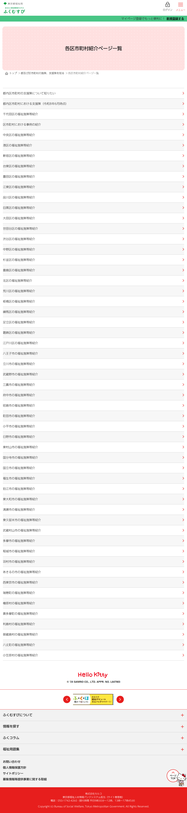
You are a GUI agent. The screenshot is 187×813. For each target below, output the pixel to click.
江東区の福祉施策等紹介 (19, 186)
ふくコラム (95, 738)
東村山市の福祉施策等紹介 (20, 447)
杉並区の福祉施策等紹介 (19, 259)
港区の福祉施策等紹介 (17, 145)
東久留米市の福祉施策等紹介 (22, 520)
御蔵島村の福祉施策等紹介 (20, 634)
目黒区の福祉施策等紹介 (19, 207)
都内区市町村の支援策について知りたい (29, 93)
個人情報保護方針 (14, 767)
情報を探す (95, 727)
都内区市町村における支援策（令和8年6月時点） (35, 103)
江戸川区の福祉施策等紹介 (20, 343)
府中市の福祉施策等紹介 (19, 395)
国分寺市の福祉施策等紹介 (20, 457)
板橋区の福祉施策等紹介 (19, 301)
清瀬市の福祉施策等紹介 (19, 509)
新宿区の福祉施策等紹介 (19, 155)
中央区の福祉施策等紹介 (19, 134)
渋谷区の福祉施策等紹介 (19, 239)
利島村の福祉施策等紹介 (19, 624)
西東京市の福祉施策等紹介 (20, 582)
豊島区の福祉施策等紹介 (19, 270)
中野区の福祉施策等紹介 (19, 249)
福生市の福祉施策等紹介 (19, 478)
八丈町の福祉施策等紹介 (19, 644)
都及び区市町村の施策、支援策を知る (42, 73)
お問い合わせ (11, 761)
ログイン (167, 10)
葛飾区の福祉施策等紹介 (19, 332)
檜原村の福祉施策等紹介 (19, 603)
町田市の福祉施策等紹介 (19, 415)
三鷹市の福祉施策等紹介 (19, 384)
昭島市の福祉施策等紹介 (19, 405)
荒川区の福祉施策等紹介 (19, 291)
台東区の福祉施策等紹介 (19, 166)
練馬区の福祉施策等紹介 (19, 311)
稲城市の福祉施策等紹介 (19, 551)
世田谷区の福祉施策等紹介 (20, 228)
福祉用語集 (95, 749)
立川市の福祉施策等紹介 (19, 363)
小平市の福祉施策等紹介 (19, 426)
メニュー (180, 10)
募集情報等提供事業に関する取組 (25, 779)
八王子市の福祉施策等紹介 (20, 353)
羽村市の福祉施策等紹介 (19, 561)
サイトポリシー (13, 773)
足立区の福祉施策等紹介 (19, 322)
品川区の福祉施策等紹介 (19, 197)
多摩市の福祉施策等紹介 (19, 540)
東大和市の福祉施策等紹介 (20, 499)
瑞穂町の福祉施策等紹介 (19, 592)
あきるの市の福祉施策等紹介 (22, 572)
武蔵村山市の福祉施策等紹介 (22, 530)
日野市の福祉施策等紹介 (19, 436)
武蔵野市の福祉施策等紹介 (20, 374)
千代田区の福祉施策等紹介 (20, 114)
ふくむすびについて (95, 715)
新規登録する (175, 18)
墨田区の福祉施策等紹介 (19, 176)
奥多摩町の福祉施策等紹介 (20, 613)
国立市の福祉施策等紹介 (19, 467)
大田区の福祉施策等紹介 (19, 218)
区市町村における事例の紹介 (22, 124)
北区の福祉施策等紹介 (17, 280)
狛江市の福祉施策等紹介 (19, 488)
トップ (13, 73)
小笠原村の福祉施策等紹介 (20, 655)
